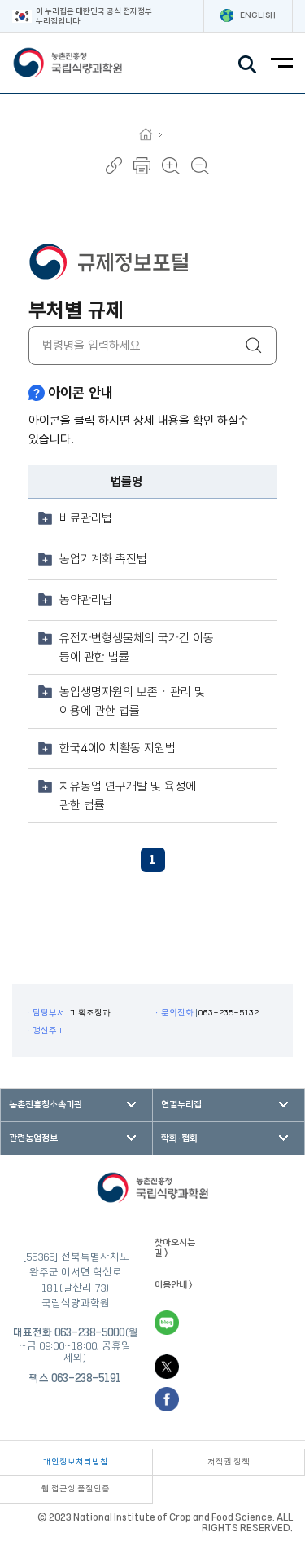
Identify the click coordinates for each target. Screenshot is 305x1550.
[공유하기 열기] (114, 165)
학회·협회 (179, 1138)
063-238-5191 (86, 1378)
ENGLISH (258, 15)
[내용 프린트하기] (141, 165)
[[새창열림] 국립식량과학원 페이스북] (167, 1399)
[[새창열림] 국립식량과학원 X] (167, 1366)
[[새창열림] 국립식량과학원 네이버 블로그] (167, 1322)
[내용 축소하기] (200, 165)
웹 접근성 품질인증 (75, 1489)
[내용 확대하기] (171, 165)
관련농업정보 (33, 1138)
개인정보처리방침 (75, 1462)
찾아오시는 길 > (175, 1247)
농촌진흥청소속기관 (45, 1104)
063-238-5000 (89, 1332)
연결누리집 (181, 1104)
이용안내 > (174, 1284)
